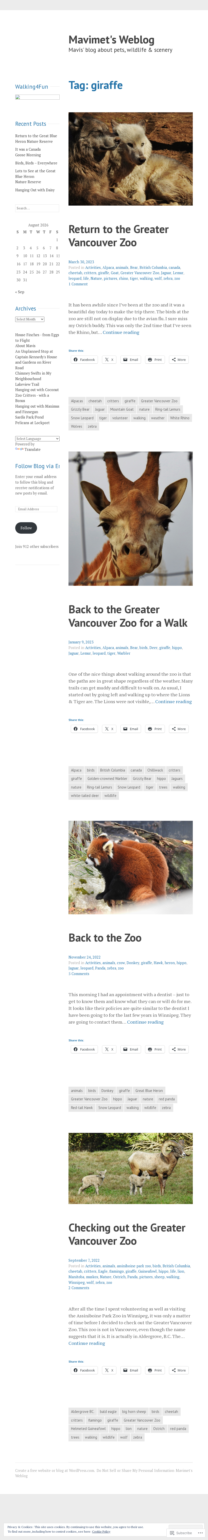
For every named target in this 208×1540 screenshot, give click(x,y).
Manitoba (76, 1276)
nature (144, 409)
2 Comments (78, 1287)
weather (158, 417)
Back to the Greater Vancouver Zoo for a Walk (127, 616)
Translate (33, 449)
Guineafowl (147, 1271)
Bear (134, 267)
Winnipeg (76, 1282)
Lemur (178, 272)
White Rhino (179, 417)
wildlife (110, 795)
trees (163, 787)
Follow (26, 528)
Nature (96, 278)
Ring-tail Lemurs (167, 409)
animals (122, 267)
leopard (74, 278)
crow (121, 962)
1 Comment (78, 284)
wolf (158, 278)
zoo (177, 278)
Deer (153, 647)
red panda (167, 1099)
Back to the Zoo (105, 937)
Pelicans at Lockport (32, 422)
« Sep (19, 291)
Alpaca (108, 267)
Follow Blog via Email (42, 466)
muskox (92, 1276)
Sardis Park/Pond (29, 417)
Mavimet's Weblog (111, 39)
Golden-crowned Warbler (107, 778)
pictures (110, 278)
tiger (134, 278)
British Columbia (153, 267)
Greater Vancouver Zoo (139, 272)
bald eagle (108, 1411)
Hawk (158, 962)
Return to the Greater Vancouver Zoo (118, 236)
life (86, 278)
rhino (123, 278)
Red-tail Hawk (82, 1107)
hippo (177, 647)
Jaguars (177, 778)
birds (144, 647)
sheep (159, 1276)
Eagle (103, 1271)
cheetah (75, 272)
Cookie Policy (101, 1531)
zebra (167, 278)
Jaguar (166, 272)
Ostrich (119, 1276)
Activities (93, 267)
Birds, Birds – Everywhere (36, 163)
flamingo (116, 1271)
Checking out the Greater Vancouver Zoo (126, 1234)
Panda (100, 968)
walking (146, 278)
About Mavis (25, 345)
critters (90, 272)
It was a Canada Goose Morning (28, 152)
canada (174, 267)
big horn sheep (134, 1411)
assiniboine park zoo (134, 1266)
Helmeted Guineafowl (88, 1428)
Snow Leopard (82, 417)
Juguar (100, 409)
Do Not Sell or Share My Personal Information (135, 1470)
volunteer (120, 417)
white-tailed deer (85, 795)
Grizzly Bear (80, 409)
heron (170, 962)
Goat (115, 272)
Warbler (123, 653)
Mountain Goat (122, 409)
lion (181, 1271)
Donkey (133, 962)
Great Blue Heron (149, 1090)
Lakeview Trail (27, 384)
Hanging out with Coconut (37, 389)
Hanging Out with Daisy (35, 190)
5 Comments (78, 973)
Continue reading (121, 332)
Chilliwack (155, 770)
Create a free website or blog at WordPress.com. (55, 1470)
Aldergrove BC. (82, 1411)
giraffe (103, 272)
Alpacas (77, 400)
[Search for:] (37, 208)
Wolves (76, 426)
